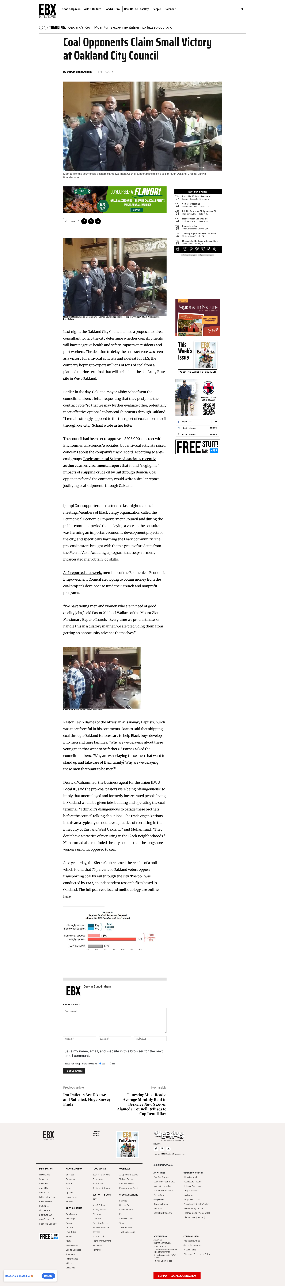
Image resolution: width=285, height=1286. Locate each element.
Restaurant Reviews (102, 1188)
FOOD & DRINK (99, 1169)
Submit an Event (126, 1183)
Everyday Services (101, 1223)
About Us (43, 1188)
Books (69, 1223)
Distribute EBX (45, 1215)
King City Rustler (191, 1190)
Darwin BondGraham (79, 71)
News (68, 1188)
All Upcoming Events (128, 1175)
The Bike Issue (125, 1227)
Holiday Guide (125, 1205)
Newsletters (44, 1175)
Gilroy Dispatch (190, 1177)
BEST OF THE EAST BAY (102, 1197)
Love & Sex (71, 1232)
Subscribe (43, 1179)
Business (70, 1175)
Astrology (70, 1218)
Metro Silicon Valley (162, 1186)
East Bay (157, 1208)
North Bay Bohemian (163, 1190)
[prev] (41, 27)
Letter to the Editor (47, 1197)
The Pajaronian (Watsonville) (196, 1213)
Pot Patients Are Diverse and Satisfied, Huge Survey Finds (87, 1099)
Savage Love (71, 1245)
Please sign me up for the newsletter (80, 1064)
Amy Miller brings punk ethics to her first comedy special (113, 27)
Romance (97, 1250)
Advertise (43, 1183)
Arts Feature (71, 1214)
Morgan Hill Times (191, 1199)
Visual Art (70, 1268)
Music (68, 1241)
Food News (98, 1179)
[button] (241, 9)
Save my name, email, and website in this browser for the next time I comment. (113, 1053)
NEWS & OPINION (74, 1169)
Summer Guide (126, 1218)
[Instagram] (162, 1149)
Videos (69, 1263)
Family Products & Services (101, 1229)
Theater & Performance (72, 1256)
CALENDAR (124, 1169)
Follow (213, 428)
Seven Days (71, 1197)
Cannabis (70, 1179)
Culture (69, 1227)
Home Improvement (102, 1241)
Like (215, 421)
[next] (46, 27)
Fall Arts (123, 1201)
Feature (69, 1183)
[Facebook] (84, 221)
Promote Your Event (128, 1188)
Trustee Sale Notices (162, 1261)
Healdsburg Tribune (192, 1182)
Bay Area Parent (160, 1204)
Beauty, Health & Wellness (100, 1211)
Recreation (98, 1245)
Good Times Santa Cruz (164, 1182)
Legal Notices (159, 1246)
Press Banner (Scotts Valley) (196, 1204)
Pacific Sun (158, 1195)
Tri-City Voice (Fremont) (194, 1217)
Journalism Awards (192, 1245)
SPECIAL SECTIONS (128, 1195)
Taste (121, 1223)
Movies (69, 1236)
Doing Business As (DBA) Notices (164, 1256)
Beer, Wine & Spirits (101, 1175)
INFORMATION (46, 1169)
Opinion (69, 1192)
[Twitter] (91, 221)
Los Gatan (188, 1195)
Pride (121, 1214)
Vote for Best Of (46, 1219)
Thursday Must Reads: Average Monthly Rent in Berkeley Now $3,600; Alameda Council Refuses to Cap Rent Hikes (142, 1104)
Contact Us (44, 1192)
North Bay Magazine (162, 1213)
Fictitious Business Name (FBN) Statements (165, 1250)
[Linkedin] (98, 221)
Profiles (69, 1201)
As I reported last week (82, 572)
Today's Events (126, 1179)
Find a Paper (45, 1210)
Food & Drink (98, 1236)
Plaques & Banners (48, 1224)
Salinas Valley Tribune (193, 1208)
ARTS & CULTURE (74, 1208)
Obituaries (44, 1206)
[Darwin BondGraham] (73, 991)
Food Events (98, 1183)
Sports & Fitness (73, 1250)
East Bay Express (161, 1177)
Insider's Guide (126, 1209)
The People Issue (127, 1232)
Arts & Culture (99, 1205)
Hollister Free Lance (192, 1186)
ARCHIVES (96, 1133)
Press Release (45, 1201)
